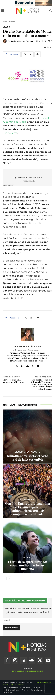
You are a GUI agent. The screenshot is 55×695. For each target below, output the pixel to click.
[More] (37, 54)
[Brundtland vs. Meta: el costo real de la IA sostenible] (27, 437)
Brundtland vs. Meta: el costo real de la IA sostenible (27, 457)
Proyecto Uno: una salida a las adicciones (13, 381)
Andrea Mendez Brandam (22, 41)
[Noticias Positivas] (27, 11)
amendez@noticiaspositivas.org (27, 671)
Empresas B (27, 499)
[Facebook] (7, 660)
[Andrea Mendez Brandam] (5, 41)
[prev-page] (5, 578)
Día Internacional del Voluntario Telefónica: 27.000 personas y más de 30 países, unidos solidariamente (41, 384)
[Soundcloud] (27, 365)
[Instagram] (17, 365)
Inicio (5, 22)
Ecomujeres (10, 133)
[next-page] (9, 578)
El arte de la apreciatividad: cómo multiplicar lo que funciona (27, 565)
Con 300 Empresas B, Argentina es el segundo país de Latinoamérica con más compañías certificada (27, 509)
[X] (33, 365)
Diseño (12, 22)
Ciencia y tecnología (27, 452)
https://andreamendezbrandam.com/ (27, 350)
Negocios (27, 558)
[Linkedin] (22, 365)
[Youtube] (38, 365)
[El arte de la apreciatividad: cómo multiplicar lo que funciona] (27, 546)
